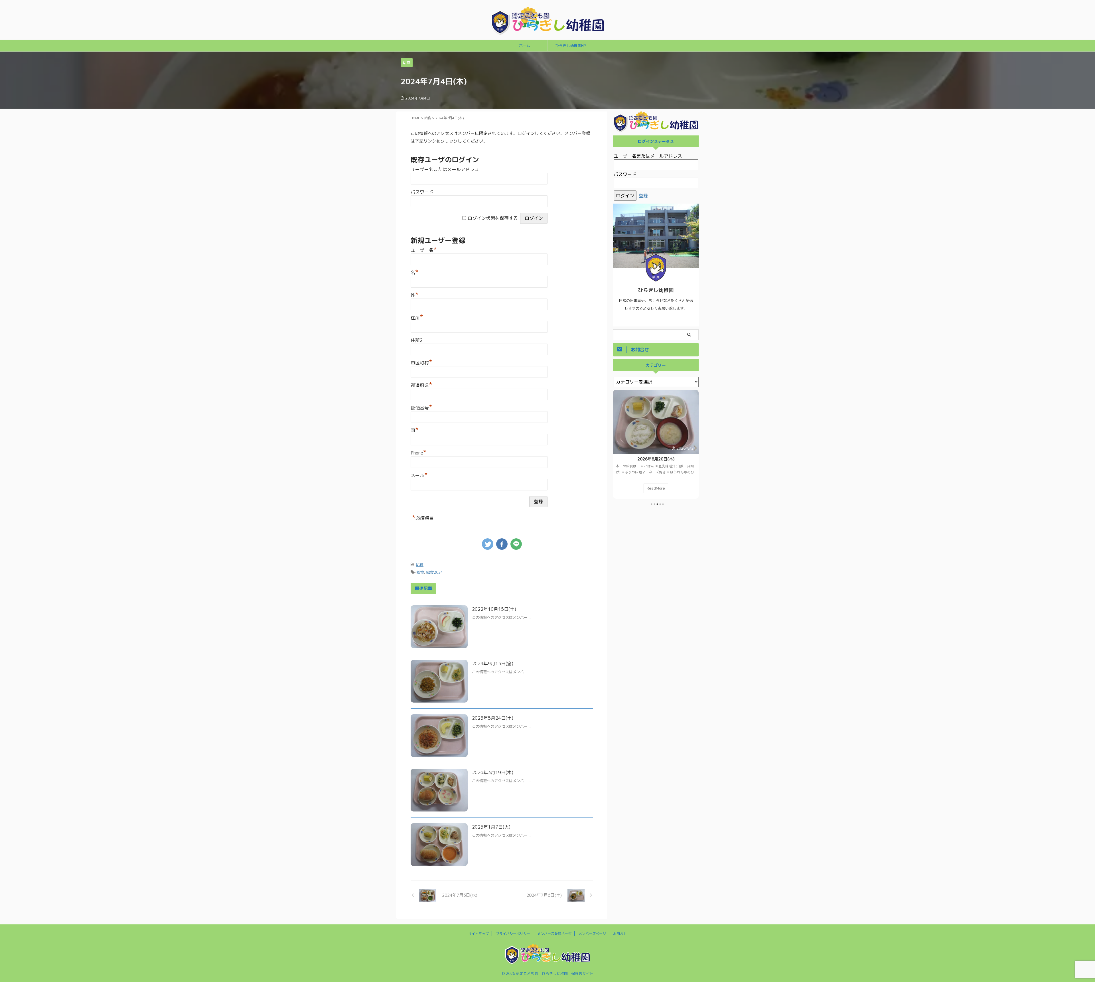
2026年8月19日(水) (656, 459)
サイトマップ (478, 933)
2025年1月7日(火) (491, 827)
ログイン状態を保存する (493, 218)
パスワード (422, 192)
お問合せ (620, 933)
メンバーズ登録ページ (554, 933)
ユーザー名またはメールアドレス (445, 169)
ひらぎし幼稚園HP (570, 45)
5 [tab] (663, 504)
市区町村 (421, 363)
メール (419, 475)
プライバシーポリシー (513, 933)
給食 (419, 564)
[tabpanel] (656, 444)
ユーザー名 (424, 250)
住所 (417, 318)
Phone (419, 453)
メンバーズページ (592, 933)
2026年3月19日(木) (492, 772)
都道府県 (421, 385)
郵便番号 (421, 408)
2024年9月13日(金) (492, 663)
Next (693, 448)
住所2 (417, 340)
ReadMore (656, 488)
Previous (618, 448)
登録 (643, 195)
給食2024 (434, 572)
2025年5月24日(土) (492, 718)
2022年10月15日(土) (494, 609)
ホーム (524, 45)
